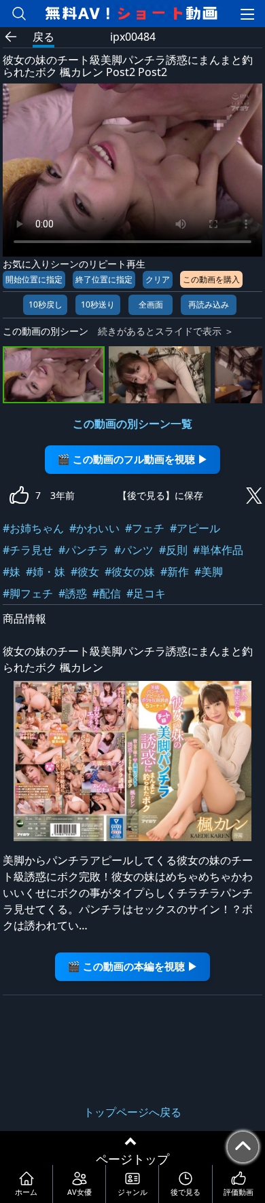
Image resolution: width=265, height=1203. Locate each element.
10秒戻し (46, 304)
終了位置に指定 (103, 279)
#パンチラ (83, 550)
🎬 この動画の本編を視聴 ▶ (132, 966)
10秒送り (98, 304)
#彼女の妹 (130, 571)
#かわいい (94, 528)
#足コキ (146, 593)
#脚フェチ (28, 593)
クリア (157, 279)
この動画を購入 (211, 279)
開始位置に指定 (34, 279)
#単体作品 (218, 550)
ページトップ (132, 1159)
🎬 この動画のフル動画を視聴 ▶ (132, 459)
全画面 (151, 304)
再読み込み (208, 304)
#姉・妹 (45, 571)
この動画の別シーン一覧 (132, 423)
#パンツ (134, 550)
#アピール (195, 528)
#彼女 (85, 571)
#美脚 (208, 571)
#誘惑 (72, 593)
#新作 (174, 571)
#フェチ (144, 528)
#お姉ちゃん (33, 528)
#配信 (106, 593)
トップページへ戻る (132, 1112)
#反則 (173, 550)
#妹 (11, 571)
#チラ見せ (28, 550)
